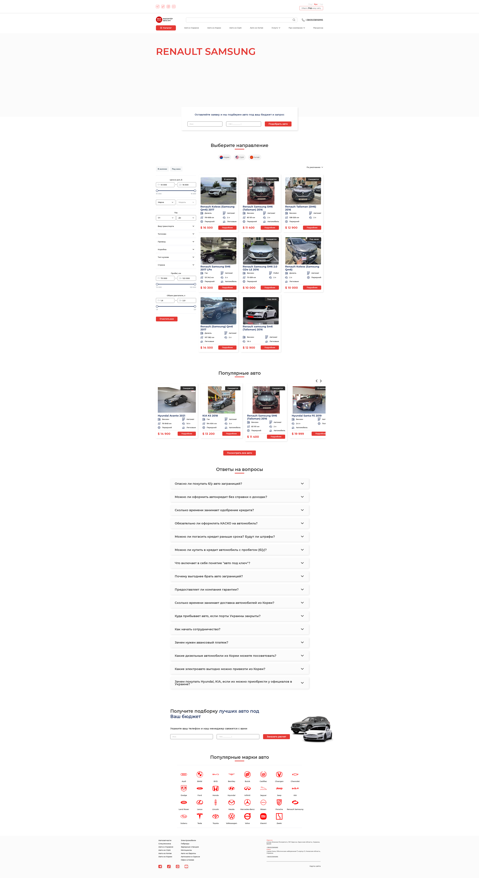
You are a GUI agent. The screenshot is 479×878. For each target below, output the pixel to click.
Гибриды (185, 844)
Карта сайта (315, 866)
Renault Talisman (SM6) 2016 (300, 208)
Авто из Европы (188, 853)
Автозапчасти (164, 840)
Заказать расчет (276, 736)
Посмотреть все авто (239, 453)
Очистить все (167, 319)
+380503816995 (314, 20)
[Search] (295, 20)
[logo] (164, 20)
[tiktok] (163, 6)
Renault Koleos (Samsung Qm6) (302, 268)
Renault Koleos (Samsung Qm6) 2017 (217, 208)
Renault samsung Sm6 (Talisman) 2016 (258, 328)
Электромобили (188, 840)
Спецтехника (164, 844)
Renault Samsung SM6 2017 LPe (215, 268)
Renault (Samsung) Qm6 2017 (216, 328)
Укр (321, 4)
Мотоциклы (186, 850)
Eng (310, 4)
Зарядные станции (190, 847)
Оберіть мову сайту (311, 8)
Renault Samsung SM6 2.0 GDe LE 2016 (260, 268)
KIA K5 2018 (210, 415)
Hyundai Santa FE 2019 (307, 415)
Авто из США (235, 28)
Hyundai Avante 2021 (171, 415)
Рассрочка (318, 28)
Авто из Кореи (214, 28)
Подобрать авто (278, 124)
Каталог (167, 28)
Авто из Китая (256, 28)
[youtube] (173, 6)
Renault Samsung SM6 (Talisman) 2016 (258, 208)
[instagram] (168, 6)
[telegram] (157, 6)
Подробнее (227, 227)
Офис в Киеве (187, 860)
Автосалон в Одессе (190, 857)
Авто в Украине (191, 28)
